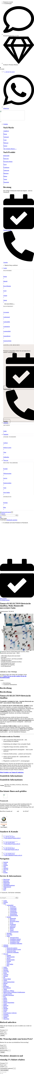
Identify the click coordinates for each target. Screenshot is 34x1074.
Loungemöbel (13, 912)
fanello (5, 998)
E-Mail (2, 1047)
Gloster (5, 980)
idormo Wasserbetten (8, 1002)
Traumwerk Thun (11, 951)
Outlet (8, 936)
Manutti (5, 983)
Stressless (9, 933)
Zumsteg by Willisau (8, 990)
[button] (2, 513)
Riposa (5, 1007)
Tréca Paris (6, 1018)
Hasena (5, 1001)
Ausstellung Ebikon (15, 940)
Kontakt (9, 955)
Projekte (9, 961)
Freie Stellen (10, 964)
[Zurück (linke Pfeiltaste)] (0, 1073)
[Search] (17, 515)
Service (8, 958)
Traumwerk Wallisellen (13, 952)
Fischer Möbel (7, 979)
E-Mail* (2, 1066)
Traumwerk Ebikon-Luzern (14, 949)
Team (8, 962)
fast (4, 977)
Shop (4, 903)
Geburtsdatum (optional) (6, 1068)
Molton (12, 928)
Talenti (5, 989)
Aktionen (5, 945)
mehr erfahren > (4, 814)
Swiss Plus (9, 934)
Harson (5, 999)
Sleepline (5, 1008)
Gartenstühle (13, 909)
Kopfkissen (13, 924)
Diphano (5, 976)
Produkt (2, 1048)
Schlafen (5, 124)
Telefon (2, 1033)
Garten (5, 268)
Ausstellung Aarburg (15, 939)
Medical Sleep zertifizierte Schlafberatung (14, 992)
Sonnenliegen (13, 914)
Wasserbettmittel (14, 931)
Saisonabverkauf (14, 937)
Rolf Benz (6, 986)
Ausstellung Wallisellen (16, 943)
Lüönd (5, 1004)
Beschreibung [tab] (6, 683)
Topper (12, 930)
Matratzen (12, 927)
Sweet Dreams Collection (10, 1013)
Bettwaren (12, 920)
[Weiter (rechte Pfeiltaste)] (2, 1073)
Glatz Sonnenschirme (8, 982)
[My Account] (1, 517)
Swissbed (5, 1014)
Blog (8, 965)
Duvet (11, 923)
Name (1, 1032)
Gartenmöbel (10, 905)
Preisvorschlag (4, 1050)
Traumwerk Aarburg (12, 948)
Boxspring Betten (14, 921)
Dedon (21, 811)
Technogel (6, 1016)
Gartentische (13, 911)
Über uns (5, 460)
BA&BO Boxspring (8, 995)
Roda (4, 985)
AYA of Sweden (7, 993)
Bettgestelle (13, 918)
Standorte (5, 434)
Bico (4, 996)
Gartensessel (13, 908)
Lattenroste (13, 925)
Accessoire (13, 906)
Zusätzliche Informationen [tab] (10, 684)
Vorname (2, 1030)
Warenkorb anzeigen (12, 520)
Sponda (5, 1010)
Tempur (15, 811)
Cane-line (5, 974)
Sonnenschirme (14, 915)
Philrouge (5, 1005)
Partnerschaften (11, 959)
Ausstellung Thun (14, 942)
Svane (5, 1011)
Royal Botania (7, 987)
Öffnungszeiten (11, 956)
